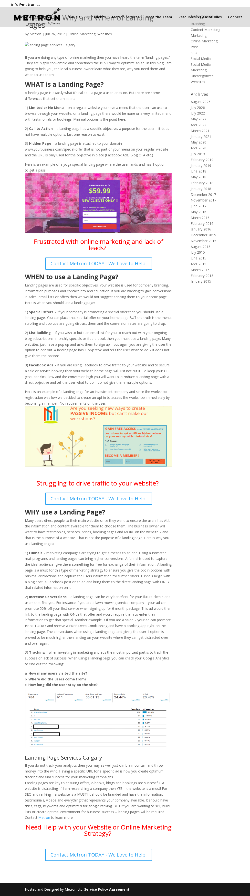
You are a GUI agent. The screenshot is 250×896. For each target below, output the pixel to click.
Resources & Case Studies (200, 17)
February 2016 (202, 223)
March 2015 (200, 269)
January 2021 (201, 136)
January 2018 (201, 188)
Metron (35, 34)
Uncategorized (202, 76)
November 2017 (203, 200)
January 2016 (201, 229)
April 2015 (198, 264)
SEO (194, 52)
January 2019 (201, 165)
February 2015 (202, 275)
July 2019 (198, 154)
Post (194, 47)
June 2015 (198, 258)
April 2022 (198, 125)
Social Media (201, 58)
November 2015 (203, 240)
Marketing (199, 35)
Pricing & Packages (32, 17)
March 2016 (200, 217)
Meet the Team (159, 17)
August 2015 (200, 246)
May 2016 (198, 212)
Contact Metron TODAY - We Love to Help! (99, 263)
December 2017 (203, 194)
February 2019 (202, 159)
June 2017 (198, 206)
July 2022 (198, 113)
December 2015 (203, 235)
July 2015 (198, 252)
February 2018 (202, 183)
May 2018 (198, 177)
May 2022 (198, 119)
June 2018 (198, 171)
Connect (235, 17)
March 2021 (200, 130)
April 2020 (198, 148)
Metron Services (125, 17)
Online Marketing (82, 34)
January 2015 (201, 281)
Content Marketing (205, 29)
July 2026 (198, 107)
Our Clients (96, 17)
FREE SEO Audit (67, 17)
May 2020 (198, 142)
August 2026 (200, 101)
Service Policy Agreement (106, 889)
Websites (104, 34)
